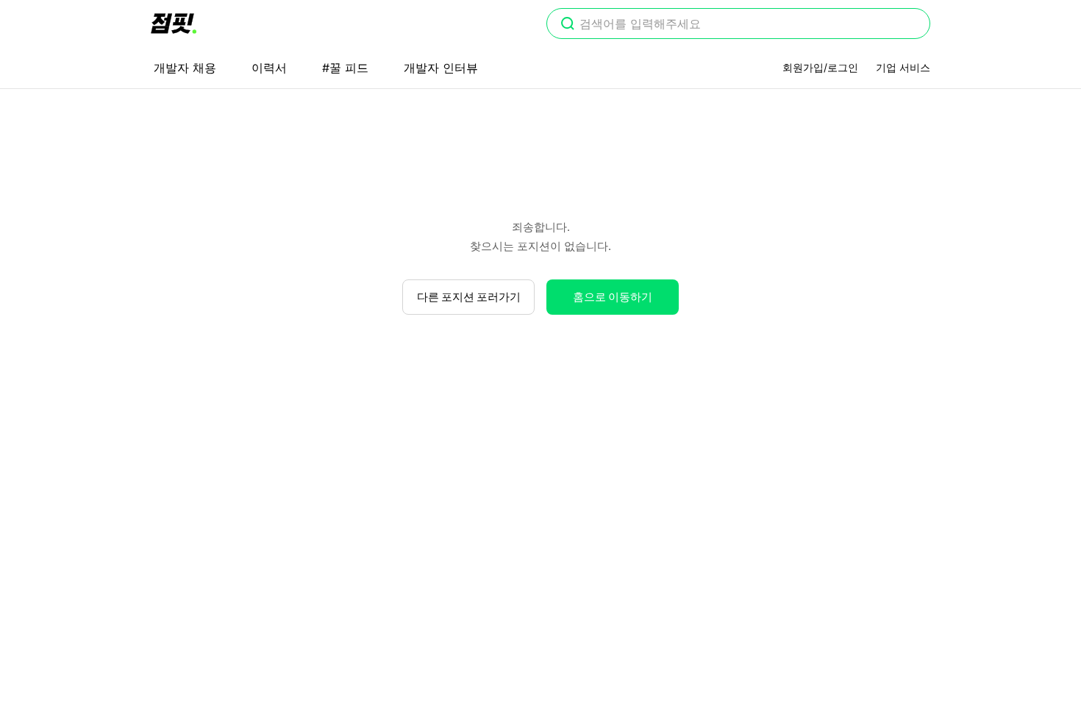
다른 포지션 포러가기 (469, 297)
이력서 (269, 67)
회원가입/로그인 (820, 67)
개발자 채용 (185, 67)
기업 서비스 (903, 67)
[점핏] (173, 23)
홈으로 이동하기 (612, 297)
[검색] (568, 25)
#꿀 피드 (345, 67)
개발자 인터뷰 (441, 67)
